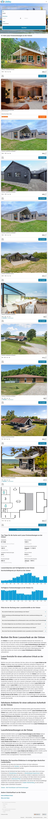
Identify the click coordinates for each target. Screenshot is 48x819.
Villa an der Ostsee (5, 798)
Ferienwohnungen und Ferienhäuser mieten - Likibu (5, 1)
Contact (45, 817)
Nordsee (16, 766)
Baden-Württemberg (28, 782)
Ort (3, 11)
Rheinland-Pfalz (16, 779)
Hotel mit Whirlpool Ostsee (7, 795)
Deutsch (37, 814)
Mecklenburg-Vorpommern (32, 773)
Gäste (3, 21)
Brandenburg (12, 773)
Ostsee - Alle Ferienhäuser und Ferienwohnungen (14, 787)
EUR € (44, 814)
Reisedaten (4, 16)
